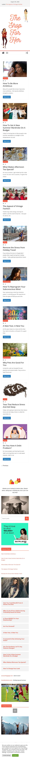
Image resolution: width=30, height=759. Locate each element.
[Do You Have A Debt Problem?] (15, 431)
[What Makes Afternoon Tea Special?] (15, 154)
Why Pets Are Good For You (13, 363)
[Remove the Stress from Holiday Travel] (15, 233)
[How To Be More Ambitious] (15, 69)
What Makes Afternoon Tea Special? (13, 168)
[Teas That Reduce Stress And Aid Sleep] (15, 390)
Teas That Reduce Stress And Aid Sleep (14, 405)
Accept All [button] (15, 755)
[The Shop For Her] (3, 53)
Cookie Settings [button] (6, 755)
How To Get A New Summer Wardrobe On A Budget (14, 127)
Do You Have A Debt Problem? (12, 446)
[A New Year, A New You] (15, 313)
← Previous (4, 465)
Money (5, 440)
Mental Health (7, 281)
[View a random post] (27, 53)
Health (5, 242)
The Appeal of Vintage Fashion (14, 4)
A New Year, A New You (13, 326)
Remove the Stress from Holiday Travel (14, 248)
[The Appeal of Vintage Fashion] (15, 193)
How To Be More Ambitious (10, 84)
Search (27, 518)
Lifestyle (5, 78)
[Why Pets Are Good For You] (15, 349)
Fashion (5, 120)
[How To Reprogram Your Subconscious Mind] (15, 274)
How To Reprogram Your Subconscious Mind (14, 287)
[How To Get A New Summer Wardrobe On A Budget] (15, 111)
